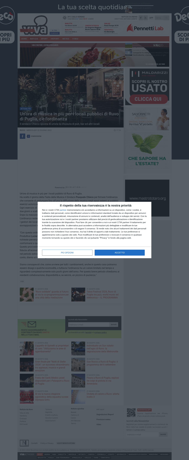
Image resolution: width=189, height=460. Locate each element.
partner (63, 210)
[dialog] (94, 230)
